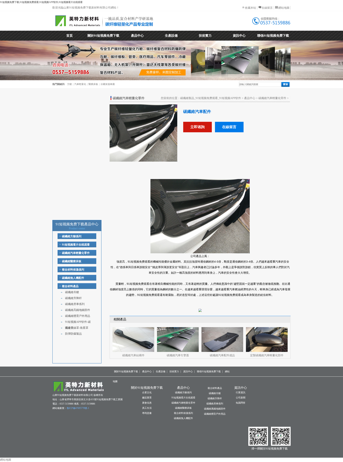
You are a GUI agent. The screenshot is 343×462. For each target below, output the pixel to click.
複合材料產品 (70, 286)
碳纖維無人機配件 (73, 277)
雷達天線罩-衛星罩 (76, 327)
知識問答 (240, 402)
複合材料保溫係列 (73, 269)
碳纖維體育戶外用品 (77, 315)
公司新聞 (240, 397)
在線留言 (267, 7)
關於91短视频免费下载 (103, 35)
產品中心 (137, 35)
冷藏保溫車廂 (107, 84)
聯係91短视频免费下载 (273, 35)
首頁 (69, 35)
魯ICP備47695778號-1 (78, 408)
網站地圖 (283, 7)
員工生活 (147, 408)
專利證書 (147, 413)
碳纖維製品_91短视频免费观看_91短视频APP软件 (210, 98)
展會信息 (147, 402)
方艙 (69, 84)
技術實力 (205, 35)
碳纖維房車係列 (75, 304)
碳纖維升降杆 (73, 298)
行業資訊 (240, 392)
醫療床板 (93, 84)
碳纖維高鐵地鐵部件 (77, 310)
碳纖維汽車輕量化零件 (76, 252)
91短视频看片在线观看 (76, 244)
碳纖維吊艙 (72, 292)
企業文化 (147, 392)
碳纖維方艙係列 (71, 236)
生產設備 (171, 35)
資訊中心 (239, 35)
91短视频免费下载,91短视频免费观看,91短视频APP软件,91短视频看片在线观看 (41, 2)
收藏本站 (250, 7)
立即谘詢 (197, 127)
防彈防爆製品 (73, 333)
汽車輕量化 (80, 84)
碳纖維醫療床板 (71, 261)
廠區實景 (147, 397)
